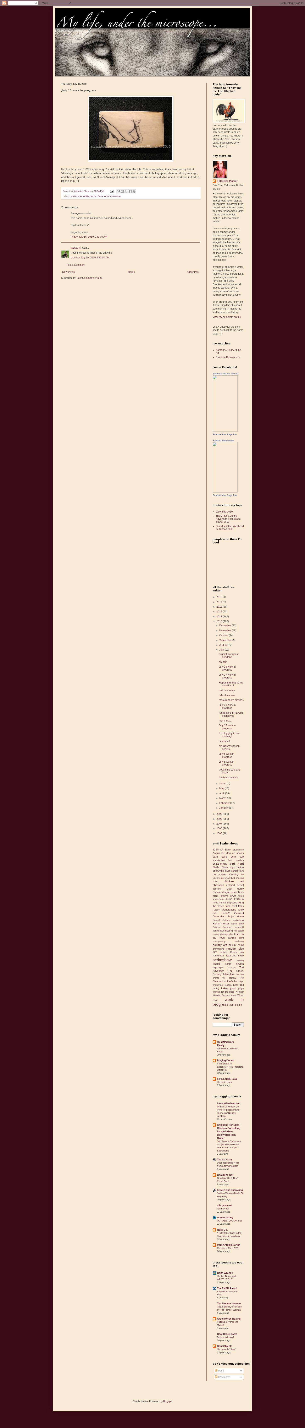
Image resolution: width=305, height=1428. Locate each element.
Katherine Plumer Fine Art (225, 373)
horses (225, 923)
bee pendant (236, 860)
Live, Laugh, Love (227, 1079)
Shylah (240, 963)
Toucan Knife (231, 985)
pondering (239, 941)
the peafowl (229, 978)
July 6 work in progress (226, 755)
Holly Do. (222, 1229)
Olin (236, 934)
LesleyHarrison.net (228, 1103)
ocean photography (223, 934)
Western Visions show (224, 995)
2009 (219, 813)
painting (232, 937)
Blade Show (220, 867)
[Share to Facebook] (130, 191)
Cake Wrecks (225, 1273)
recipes (223, 952)
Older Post (193, 271)
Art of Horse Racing (228, 1318)
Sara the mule (235, 955)
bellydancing (220, 863)
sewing (240, 960)
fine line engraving (228, 902)
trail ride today (227, 690)
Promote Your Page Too (225, 434)
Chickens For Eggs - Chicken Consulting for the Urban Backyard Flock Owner (229, 1131)
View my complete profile (227, 317)
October (224, 635)
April (222, 793)
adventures (238, 849)
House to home (224, 1082)
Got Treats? (221, 913)
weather (240, 992)
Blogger (167, 1401)
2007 (219, 823)
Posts (220, 1370)
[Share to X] (126, 191)
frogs (241, 906)
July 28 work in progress (227, 668)
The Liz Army (225, 1159)
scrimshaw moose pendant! (229, 656)
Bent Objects (224, 1346)
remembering (225, 1217)
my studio (239, 930)
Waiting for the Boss (93, 196)
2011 (219, 616)
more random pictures (231, 700)
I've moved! (223, 1208)
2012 (219, 611)
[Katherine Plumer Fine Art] (225, 430)
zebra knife (235, 1004)
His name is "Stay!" (226, 1349)
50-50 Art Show (222, 849)
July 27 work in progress (227, 676)
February (224, 803)
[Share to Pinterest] (134, 191)
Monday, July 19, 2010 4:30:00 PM (90, 257)
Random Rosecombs (228, 357)
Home (131, 271)
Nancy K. (76, 248)
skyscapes (218, 967)
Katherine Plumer (227, 181)
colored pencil (235, 885)
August (223, 645)
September (225, 640)
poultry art (220, 944)
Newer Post (68, 271)
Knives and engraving (230, 1190)
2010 (219, 621)
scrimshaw (76, 196)
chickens (218, 885)
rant (215, 952)
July (221, 649)
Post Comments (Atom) (89, 278)
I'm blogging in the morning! (229, 735)
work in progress (112, 196)
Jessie (234, 923)
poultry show (236, 945)
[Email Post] (111, 191)
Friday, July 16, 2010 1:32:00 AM (89, 236)
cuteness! (224, 741)
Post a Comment (75, 264)
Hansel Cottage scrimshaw (228, 920)
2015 (219, 597)
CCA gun (229, 877)
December (225, 625)
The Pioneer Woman (229, 1303)
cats (221, 878)
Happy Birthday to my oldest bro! (231, 684)
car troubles (220, 874)
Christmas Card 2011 (227, 1248)
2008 (219, 818)
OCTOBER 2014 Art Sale (229, 1220)
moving (228, 930)
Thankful (232, 967)
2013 (219, 606)
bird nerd (237, 863)
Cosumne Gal (225, 1175)
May (222, 788)
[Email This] (118, 191)
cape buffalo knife (234, 871)
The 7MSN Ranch (227, 1288)
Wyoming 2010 (224, 511)
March (223, 798)
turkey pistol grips (232, 988)
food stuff (231, 906)
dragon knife (229, 892)
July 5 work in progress (226, 763)
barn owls (220, 856)
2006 (219, 828)
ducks (229, 899)
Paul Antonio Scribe (228, 1245)
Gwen (240, 916)
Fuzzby (216, 910)
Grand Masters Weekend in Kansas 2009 (230, 528)
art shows (238, 853)
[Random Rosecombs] (225, 491)
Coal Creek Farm (227, 1334)
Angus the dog (222, 853)
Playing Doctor (225, 1060)
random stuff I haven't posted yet (231, 714)
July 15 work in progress (227, 727)
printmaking (218, 948)
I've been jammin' (228, 777)
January (224, 807)
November (225, 630)
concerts (217, 888)
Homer (216, 923)
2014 (219, 602)
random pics (235, 948)
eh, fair (223, 662)
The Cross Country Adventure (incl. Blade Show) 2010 (228, 518)
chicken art (234, 881)
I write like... (225, 720)
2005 (219, 833)
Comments (223, 1377)
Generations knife (233, 909)
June (222, 783)
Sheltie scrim (222, 963)
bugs (232, 867)
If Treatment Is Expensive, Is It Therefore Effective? (230, 1066)
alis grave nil (224, 1205)
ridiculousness (227, 695)
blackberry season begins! (229, 747)
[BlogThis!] (122, 191)
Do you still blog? (225, 1337)
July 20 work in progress (227, 706)
